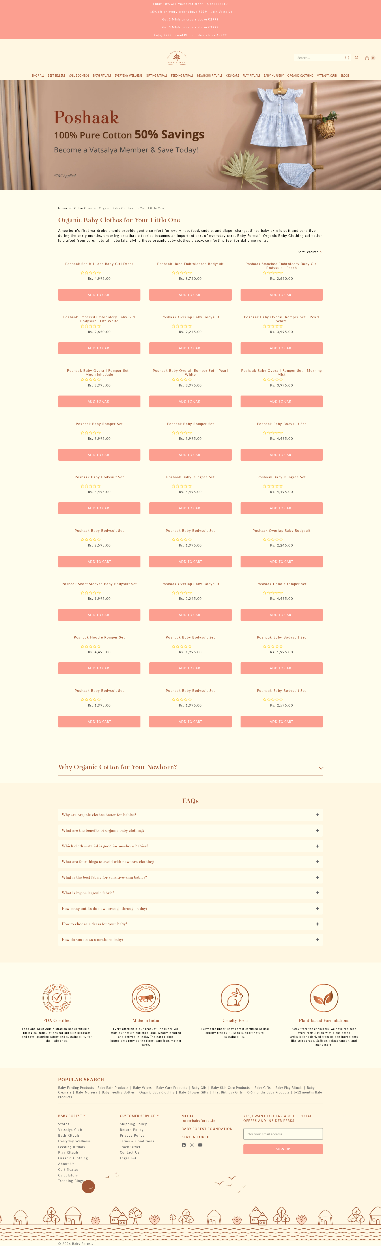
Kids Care (232, 75)
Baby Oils (200, 1088)
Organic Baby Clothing (157, 1092)
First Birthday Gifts (228, 1092)
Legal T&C (129, 1158)
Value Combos (79, 75)
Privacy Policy (132, 1135)
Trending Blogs (71, 1181)
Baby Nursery (274, 75)
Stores (63, 1124)
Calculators (68, 1175)
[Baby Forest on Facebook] (185, 1145)
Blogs (344, 75)
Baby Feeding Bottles (119, 1092)
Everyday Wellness (128, 75)
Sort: (308, 252)
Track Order (130, 1147)
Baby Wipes (143, 1088)
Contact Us (130, 1152)
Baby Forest (82, 1244)
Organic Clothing (300, 75)
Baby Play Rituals (289, 1088)
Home (62, 208)
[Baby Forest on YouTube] (201, 1145)
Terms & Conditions (137, 1141)
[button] (91, 273)
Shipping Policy (133, 1124)
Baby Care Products (172, 1088)
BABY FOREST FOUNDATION (207, 1129)
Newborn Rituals (209, 75)
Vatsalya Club (327, 75)
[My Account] (356, 57)
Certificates (68, 1169)
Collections (83, 208)
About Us (66, 1164)
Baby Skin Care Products (231, 1088)
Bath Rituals (102, 75)
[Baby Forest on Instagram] (193, 1145)
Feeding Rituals (182, 75)
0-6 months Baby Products (268, 1092)
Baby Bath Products (113, 1088)
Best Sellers (56, 75)
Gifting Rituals (157, 75)
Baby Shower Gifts (194, 1092)
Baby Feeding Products (76, 1088)
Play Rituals (251, 75)
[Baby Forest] (177, 58)
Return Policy (132, 1130)
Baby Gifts (263, 1088)
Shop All (38, 75)
